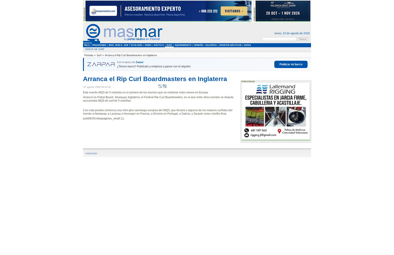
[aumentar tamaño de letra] (165, 87)
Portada (88, 55)
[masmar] (123, 42)
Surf (99, 55)
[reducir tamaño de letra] (160, 87)
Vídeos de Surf (94, 49)
